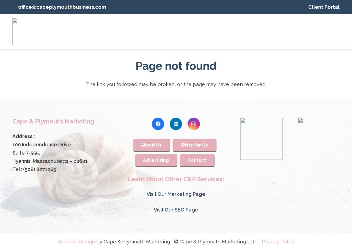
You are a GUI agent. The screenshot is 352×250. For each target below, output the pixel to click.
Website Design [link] (76, 241)
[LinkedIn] (176, 124)
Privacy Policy (278, 241)
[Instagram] (194, 124)
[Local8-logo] (319, 140)
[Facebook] (158, 124)
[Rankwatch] (261, 139)
